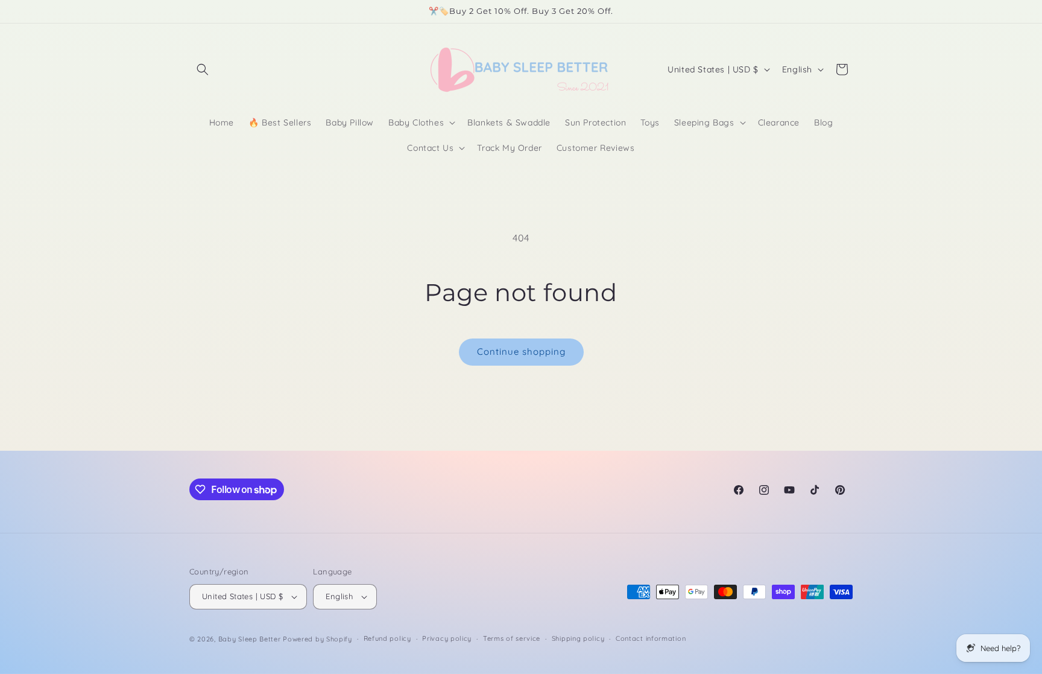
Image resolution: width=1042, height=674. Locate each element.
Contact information (651, 638)
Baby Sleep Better (249, 639)
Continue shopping (521, 351)
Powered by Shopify (317, 639)
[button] (202, 69)
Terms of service (511, 638)
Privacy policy (447, 638)
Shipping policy (578, 638)
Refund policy (387, 638)
